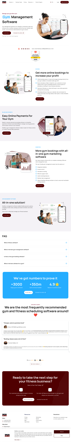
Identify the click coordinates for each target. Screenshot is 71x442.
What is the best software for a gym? (14, 263)
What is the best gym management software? (16, 249)
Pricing (25, 2)
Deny (62, 435)
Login (58, 2)
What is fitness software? (11, 242)
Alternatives (38, 417)
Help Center (27, 421)
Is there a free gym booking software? (14, 256)
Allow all (61, 431)
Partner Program (39, 2)
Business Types (19, 2)
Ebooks (37, 418)
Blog (25, 420)
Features (11, 2)
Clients (26, 418)
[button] (35, 242)
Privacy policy (39, 420)
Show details (17, 439)
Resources (30, 2)
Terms (37, 421)
